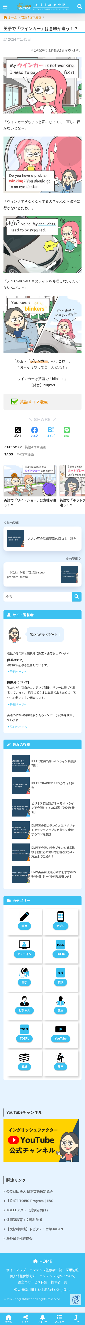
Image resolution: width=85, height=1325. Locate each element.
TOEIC (60, 954)
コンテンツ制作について (57, 1276)
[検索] (77, 597)
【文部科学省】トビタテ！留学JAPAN (34, 1229)
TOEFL (24, 1038)
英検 (60, 982)
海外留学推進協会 (19, 1238)
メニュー (59, 1321)
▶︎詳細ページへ (17, 671)
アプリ (60, 926)
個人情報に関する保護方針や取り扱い (42, 1290)
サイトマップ (16, 1270)
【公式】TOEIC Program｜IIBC (29, 1201)
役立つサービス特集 (32, 1282)
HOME (45, 1261)
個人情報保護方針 (23, 1276)
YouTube (60, 1038)
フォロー (42, 1321)
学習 (24, 926)
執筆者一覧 (59, 1282)
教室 (60, 1066)
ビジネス (24, 1010)
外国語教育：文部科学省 (24, 1220)
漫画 (60, 1010)
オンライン (24, 954)
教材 (24, 1066)
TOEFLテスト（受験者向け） (28, 1210)
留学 (24, 982)
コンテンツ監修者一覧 (45, 1270)
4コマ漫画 (26, 454)
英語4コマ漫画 (34, 401)
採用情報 (72, 1270)
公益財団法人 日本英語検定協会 (29, 1191)
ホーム (8, 1321)
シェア (25, 1321)
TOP (76, 1321)
